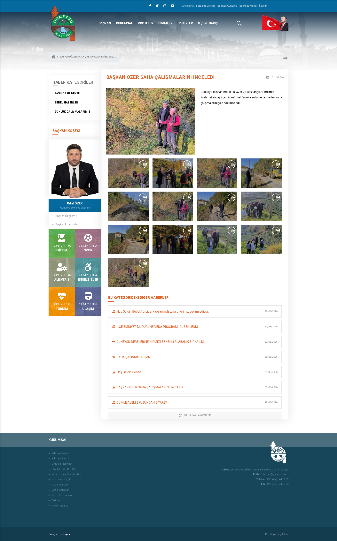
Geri (285, 58)
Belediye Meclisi (60, 453)
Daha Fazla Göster (197, 415)
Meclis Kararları (60, 489)
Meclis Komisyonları (62, 495)
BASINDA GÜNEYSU (67, 93)
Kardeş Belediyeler (61, 479)
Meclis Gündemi (60, 484)
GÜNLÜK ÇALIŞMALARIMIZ (72, 111)
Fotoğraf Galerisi (205, 5)
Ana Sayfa (188, 5)
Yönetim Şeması (60, 505)
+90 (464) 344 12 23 (274, 484)
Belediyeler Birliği (60, 458)
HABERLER (185, 23)
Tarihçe (55, 500)
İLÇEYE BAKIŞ (208, 23)
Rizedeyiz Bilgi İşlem (276, 534)
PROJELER (145, 23)
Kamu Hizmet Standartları (66, 474)
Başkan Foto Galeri (67, 224)
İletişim (263, 5)
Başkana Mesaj (248, 5)
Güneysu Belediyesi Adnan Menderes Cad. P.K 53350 (255, 469)
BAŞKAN (105, 23)
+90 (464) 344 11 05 (272, 479)
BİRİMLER (165, 23)
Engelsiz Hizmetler (61, 463)
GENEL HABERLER (66, 102)
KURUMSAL (124, 23)
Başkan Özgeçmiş (66, 215)
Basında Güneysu (227, 5)
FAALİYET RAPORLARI (63, 469)
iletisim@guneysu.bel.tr (270, 474)
